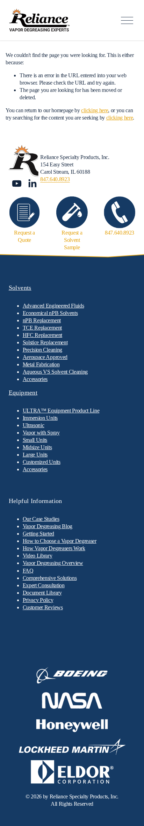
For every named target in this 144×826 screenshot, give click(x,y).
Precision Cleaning (42, 350)
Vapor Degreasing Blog (47, 526)
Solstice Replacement (45, 342)
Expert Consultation (44, 585)
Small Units (35, 440)
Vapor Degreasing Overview (53, 563)
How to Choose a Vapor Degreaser (59, 541)
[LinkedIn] (32, 183)
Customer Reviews (43, 607)
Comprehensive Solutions (50, 578)
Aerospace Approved (45, 357)
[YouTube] (17, 183)
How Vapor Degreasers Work (54, 548)
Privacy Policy (38, 600)
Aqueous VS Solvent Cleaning (55, 372)
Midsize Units (37, 447)
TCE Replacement (42, 328)
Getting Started (38, 534)
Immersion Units (40, 418)
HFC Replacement (42, 335)
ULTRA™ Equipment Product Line (61, 411)
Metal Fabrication (41, 364)
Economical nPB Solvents (50, 313)
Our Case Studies (41, 519)
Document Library (42, 593)
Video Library (37, 556)
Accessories (35, 469)
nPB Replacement (42, 320)
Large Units (35, 455)
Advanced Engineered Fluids (53, 306)
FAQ (28, 571)
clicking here (94, 110)
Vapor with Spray (41, 433)
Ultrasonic (33, 425)
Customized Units (41, 462)
